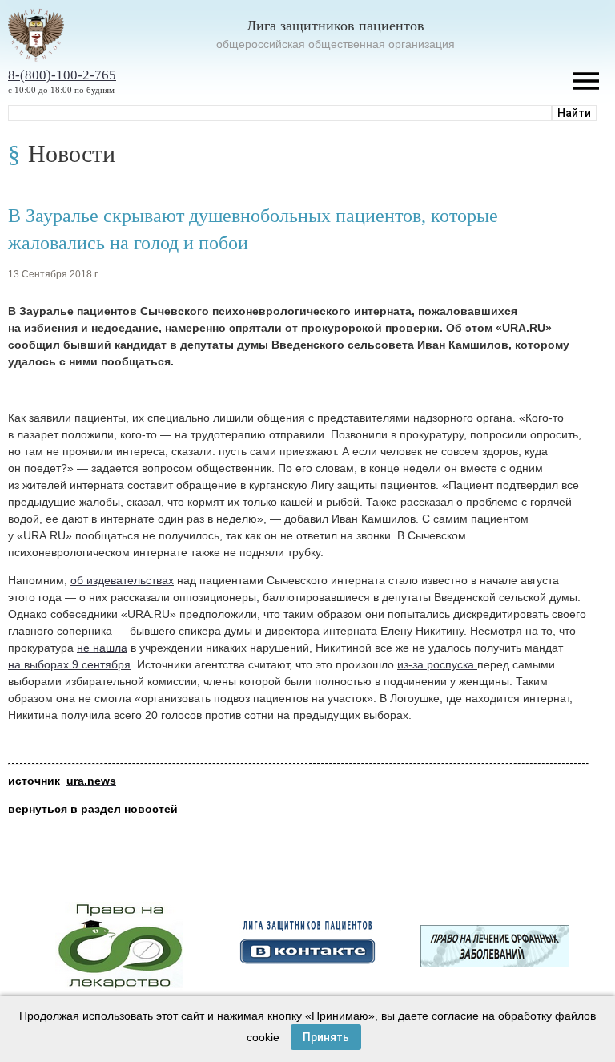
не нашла (102, 647)
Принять (326, 1037)
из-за (412, 664)
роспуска (452, 664)
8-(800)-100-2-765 (62, 75)
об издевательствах (122, 580)
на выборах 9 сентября (69, 664)
